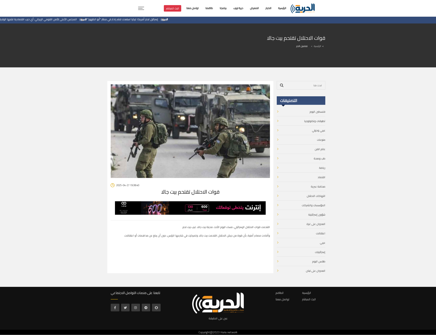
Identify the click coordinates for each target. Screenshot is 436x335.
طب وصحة (319, 158)
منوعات (321, 139)
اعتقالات (320, 233)
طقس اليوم (318, 261)
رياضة (322, 167)
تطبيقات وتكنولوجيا (314, 121)
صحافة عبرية (318, 186)
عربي (322, 242)
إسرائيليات (320, 252)
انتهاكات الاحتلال (316, 195)
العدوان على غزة (316, 223)
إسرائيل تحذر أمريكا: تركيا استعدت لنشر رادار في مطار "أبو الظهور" (133, 19)
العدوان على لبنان (315, 270)
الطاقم (280, 292)
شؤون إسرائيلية (316, 214)
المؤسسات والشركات (313, 205)
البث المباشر (172, 8)
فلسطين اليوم (317, 111)
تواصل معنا (282, 299)
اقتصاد (321, 177)
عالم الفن (320, 149)
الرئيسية (316, 46)
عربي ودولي (318, 130)
